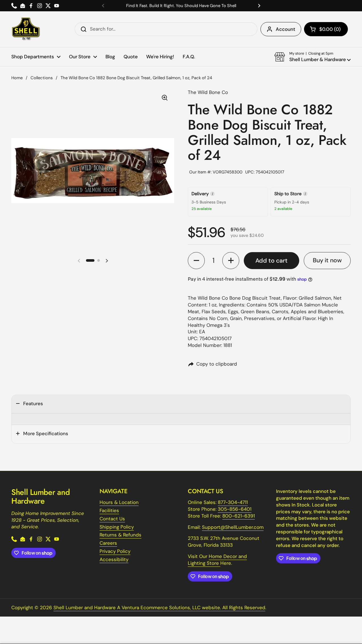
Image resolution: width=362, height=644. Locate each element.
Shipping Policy (117, 527)
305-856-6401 (234, 509)
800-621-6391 (238, 516)
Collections (42, 78)
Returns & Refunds (120, 535)
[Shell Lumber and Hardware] (25, 29)
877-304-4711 (233, 502)
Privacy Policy (115, 551)
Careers (108, 543)
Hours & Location (119, 502)
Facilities (109, 510)
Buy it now (327, 260)
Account (285, 29)
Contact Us (112, 519)
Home (17, 78)
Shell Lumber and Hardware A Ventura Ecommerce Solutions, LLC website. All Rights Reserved (159, 607)
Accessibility (114, 559)
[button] (326, 29)
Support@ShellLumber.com (233, 527)
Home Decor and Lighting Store (217, 559)
